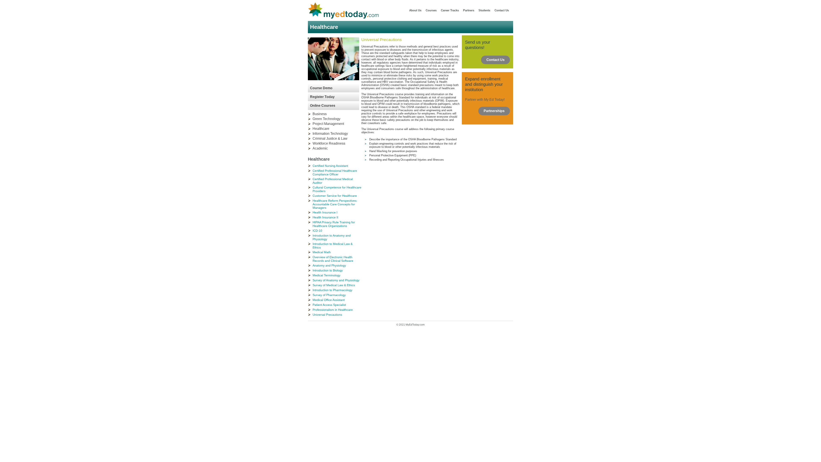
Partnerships (494, 111)
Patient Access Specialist (329, 305)
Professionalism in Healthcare (333, 309)
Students (484, 10)
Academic (320, 148)
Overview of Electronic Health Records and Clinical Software (333, 258)
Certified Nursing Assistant (330, 165)
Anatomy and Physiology (329, 265)
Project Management (328, 124)
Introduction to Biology (328, 270)
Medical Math (322, 252)
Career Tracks (450, 10)
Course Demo (321, 88)
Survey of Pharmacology (329, 295)
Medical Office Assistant (329, 300)
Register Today (322, 97)
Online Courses (322, 105)
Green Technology (326, 119)
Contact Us (502, 10)
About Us (415, 10)
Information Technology (330, 133)
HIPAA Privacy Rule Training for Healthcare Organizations (334, 224)
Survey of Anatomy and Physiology (336, 280)
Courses (431, 10)
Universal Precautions (327, 314)
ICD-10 (317, 230)
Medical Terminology (326, 275)
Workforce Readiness (329, 143)
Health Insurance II (325, 217)
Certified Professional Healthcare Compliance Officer (335, 172)
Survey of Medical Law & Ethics (334, 285)
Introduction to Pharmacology (332, 290)
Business (320, 114)
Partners (468, 10)
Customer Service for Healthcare (335, 195)
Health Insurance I (325, 212)
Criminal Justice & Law (330, 138)
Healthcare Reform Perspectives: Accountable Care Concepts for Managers (335, 204)
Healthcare (321, 128)
